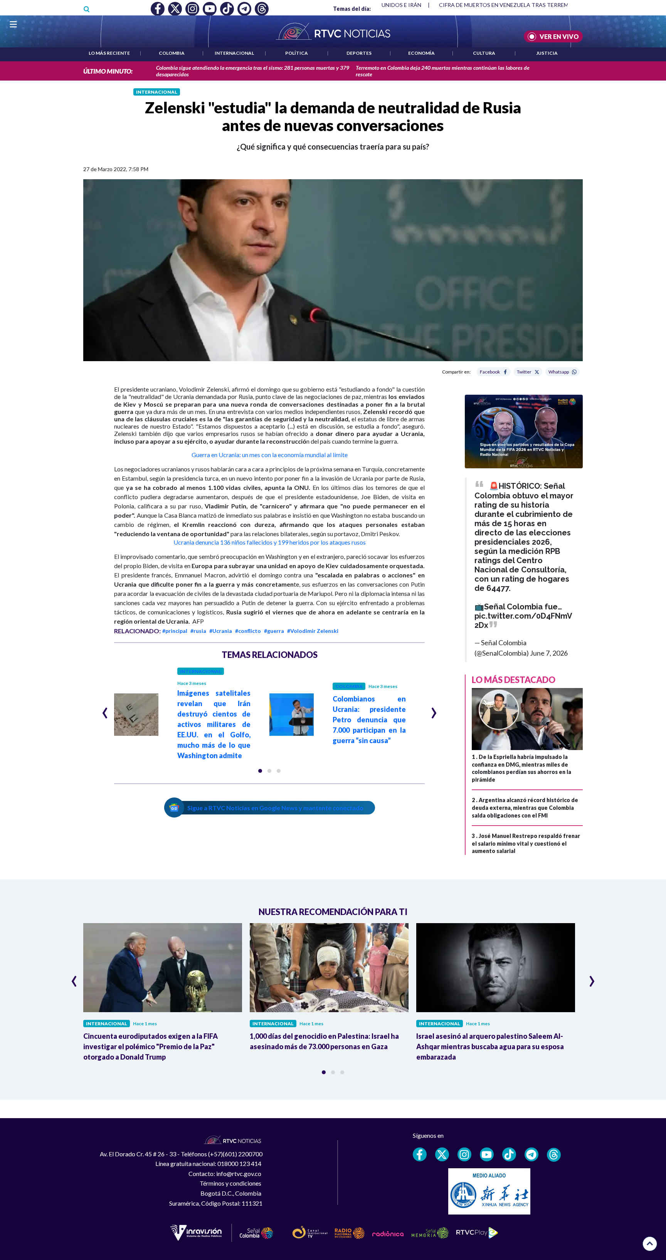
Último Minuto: (108, 71)
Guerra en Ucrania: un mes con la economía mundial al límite (270, 454)
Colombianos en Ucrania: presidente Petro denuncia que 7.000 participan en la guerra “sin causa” (369, 720)
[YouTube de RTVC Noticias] (487, 1154)
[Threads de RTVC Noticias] (554, 1155)
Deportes (359, 53)
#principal (174, 630)
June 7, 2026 (549, 653)
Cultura (484, 53)
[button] (260, 771)
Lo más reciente (109, 53)
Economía (421, 53)
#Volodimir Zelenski (312, 630)
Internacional (234, 53)
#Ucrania (220, 630)
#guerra (274, 630)
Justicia (547, 53)
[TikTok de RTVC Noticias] (509, 1154)
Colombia (172, 53)
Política (296, 53)
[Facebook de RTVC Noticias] (420, 1154)
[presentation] (105, 709)
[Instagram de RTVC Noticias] (464, 1154)
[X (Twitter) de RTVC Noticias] (442, 1154)
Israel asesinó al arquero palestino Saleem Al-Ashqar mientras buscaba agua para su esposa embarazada (490, 1046)
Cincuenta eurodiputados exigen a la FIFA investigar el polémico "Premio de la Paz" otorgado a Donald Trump (150, 1046)
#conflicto (248, 630)
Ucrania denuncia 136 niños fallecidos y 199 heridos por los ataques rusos (269, 542)
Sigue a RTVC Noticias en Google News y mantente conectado (275, 807)
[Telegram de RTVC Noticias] (531, 1154)
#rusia (198, 630)
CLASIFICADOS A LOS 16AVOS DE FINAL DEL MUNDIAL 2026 (515, 5)
